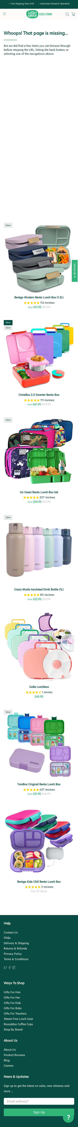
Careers (8, 1066)
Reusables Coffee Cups (18, 1024)
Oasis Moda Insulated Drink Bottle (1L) (39, 589)
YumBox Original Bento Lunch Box (38, 784)
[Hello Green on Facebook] (9, 968)
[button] (68, 1117)
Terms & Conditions (16, 959)
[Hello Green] (39, 14)
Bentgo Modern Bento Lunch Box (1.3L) (39, 297)
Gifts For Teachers (15, 1013)
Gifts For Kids (12, 1003)
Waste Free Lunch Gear (18, 1019)
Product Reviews (14, 1055)
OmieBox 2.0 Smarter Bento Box (39, 395)
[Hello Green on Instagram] (13, 968)
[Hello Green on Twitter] (5, 968)
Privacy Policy (13, 954)
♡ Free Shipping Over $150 (21, 3)
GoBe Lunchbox (39, 687)
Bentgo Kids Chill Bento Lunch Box (39, 881)
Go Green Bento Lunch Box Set (39, 492)
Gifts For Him (12, 992)
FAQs (7, 938)
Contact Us (11, 932)
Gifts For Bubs (13, 1008)
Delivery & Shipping (16, 943)
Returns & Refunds (15, 948)
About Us (10, 1050)
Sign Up (39, 1112)
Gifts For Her (12, 998)
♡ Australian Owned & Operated (53, 3)
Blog (7, 1060)
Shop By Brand (13, 1029)
